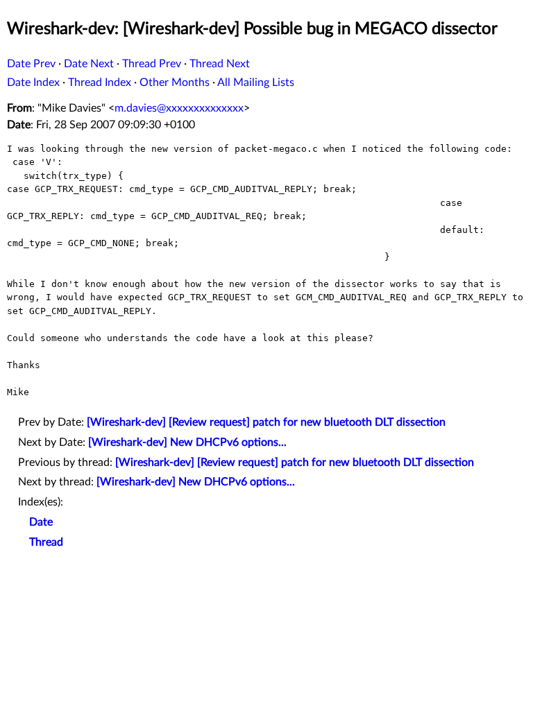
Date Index (33, 82)
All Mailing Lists (255, 82)
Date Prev (31, 63)
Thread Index (99, 82)
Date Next (89, 63)
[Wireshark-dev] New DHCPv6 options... (187, 442)
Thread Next (219, 63)
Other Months (174, 82)
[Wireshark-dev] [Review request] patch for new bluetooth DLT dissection (266, 422)
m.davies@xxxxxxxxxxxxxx (179, 108)
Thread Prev (151, 63)
